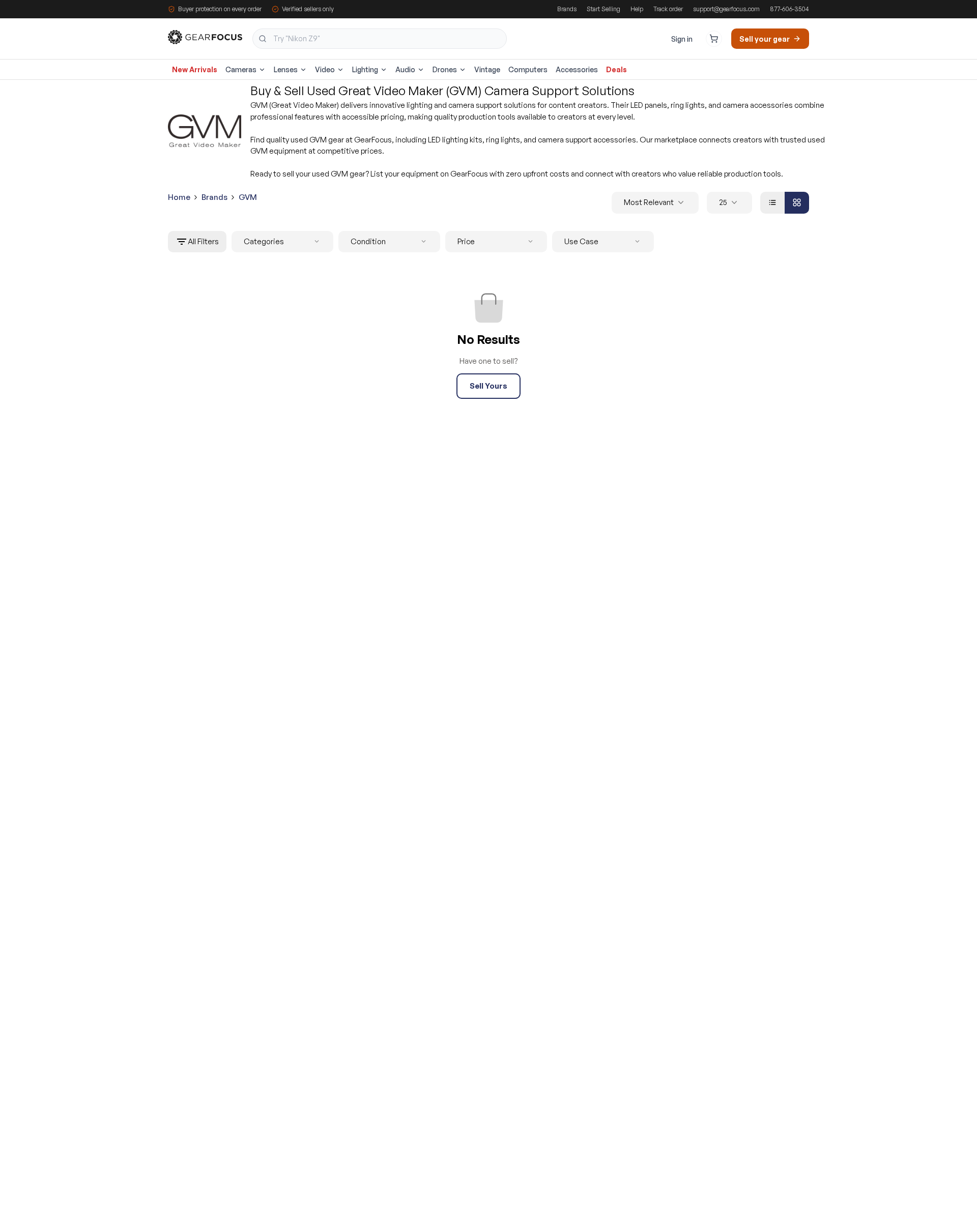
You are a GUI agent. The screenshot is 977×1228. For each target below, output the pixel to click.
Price (466, 241)
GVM (248, 197)
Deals (616, 69)
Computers (528, 69)
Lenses (286, 69)
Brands (567, 9)
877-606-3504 (789, 9)
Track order (668, 9)
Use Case (581, 241)
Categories (264, 241)
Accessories (577, 69)
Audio (405, 69)
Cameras (240, 69)
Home (179, 197)
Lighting (365, 69)
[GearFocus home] (205, 39)
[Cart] (714, 39)
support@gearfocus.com (726, 9)
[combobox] (379, 38)
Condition (368, 241)
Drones (445, 69)
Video (325, 69)
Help (636, 9)
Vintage (487, 69)
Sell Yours (488, 386)
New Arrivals (194, 69)
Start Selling (603, 9)
